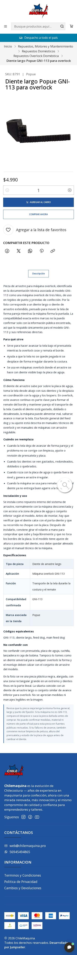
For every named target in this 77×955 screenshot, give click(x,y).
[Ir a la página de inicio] (38, 11)
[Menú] (5, 26)
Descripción (38, 273)
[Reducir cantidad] (7, 190)
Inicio (8, 46)
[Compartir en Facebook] (7, 251)
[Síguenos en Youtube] (37, 817)
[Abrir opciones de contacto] (69, 947)
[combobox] (38, 26)
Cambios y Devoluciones (22, 888)
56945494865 (20, 852)
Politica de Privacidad (20, 881)
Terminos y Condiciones (22, 875)
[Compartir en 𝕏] (19, 251)
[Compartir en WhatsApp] (30, 251)
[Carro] (71, 26)
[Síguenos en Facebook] (30, 817)
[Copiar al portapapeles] (53, 251)
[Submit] (62, 26)
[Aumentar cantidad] (70, 190)
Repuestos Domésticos (38, 51)
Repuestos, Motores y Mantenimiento (45, 46)
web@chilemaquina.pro (28, 845)
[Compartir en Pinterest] (41, 251)
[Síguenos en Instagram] (23, 817)
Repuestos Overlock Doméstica (36, 55)
